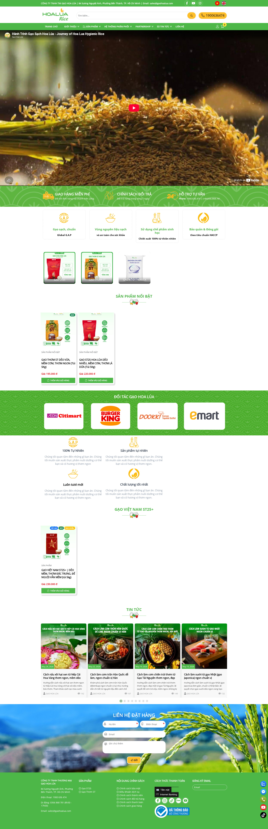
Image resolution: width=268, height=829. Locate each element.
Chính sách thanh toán (131, 802)
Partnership (143, 26)
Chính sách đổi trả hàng (131, 798)
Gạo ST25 (86, 788)
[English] (224, 3)
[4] (110, 416)
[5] (157, 416)
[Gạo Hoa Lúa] (55, 21)
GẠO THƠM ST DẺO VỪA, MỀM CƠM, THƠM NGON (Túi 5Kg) (58, 363)
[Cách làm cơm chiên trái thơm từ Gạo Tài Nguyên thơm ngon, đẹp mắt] (157, 646)
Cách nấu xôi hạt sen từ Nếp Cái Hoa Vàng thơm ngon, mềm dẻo (62, 676)
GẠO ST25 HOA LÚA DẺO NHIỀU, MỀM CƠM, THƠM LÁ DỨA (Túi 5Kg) (95, 363)
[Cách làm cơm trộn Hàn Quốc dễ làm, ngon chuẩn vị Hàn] (110, 646)
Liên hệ (180, 26)
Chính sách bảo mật (129, 788)
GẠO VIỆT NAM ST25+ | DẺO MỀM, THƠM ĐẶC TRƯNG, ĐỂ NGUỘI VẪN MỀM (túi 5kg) (58, 573)
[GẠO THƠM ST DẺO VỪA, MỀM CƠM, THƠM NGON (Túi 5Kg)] (58, 331)
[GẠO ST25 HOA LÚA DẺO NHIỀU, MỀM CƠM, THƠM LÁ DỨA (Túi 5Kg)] (96, 331)
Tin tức (164, 26)
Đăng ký (221, 787)
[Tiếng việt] (217, 3)
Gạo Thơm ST (88, 791)
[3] (63, 416)
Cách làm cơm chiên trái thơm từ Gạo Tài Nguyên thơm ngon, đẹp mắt (156, 678)
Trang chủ (51, 26)
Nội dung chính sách (130, 781)
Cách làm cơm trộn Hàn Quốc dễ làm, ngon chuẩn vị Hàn (109, 676)
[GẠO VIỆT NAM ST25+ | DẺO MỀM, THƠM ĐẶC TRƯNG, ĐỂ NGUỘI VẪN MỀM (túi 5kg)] (58, 544)
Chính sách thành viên (131, 795)
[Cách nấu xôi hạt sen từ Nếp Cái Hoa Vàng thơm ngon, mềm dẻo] (63, 646)
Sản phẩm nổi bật (134, 296)
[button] (217, 26)
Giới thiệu (70, 26)
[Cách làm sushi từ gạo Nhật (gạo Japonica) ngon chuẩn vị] (204, 646)
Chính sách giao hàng (130, 805)
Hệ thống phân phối (116, 26)
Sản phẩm (92, 26)
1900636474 (214, 15)
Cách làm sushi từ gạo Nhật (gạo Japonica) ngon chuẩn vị (203, 676)
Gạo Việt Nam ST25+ (134, 509)
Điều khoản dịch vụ (129, 791)
